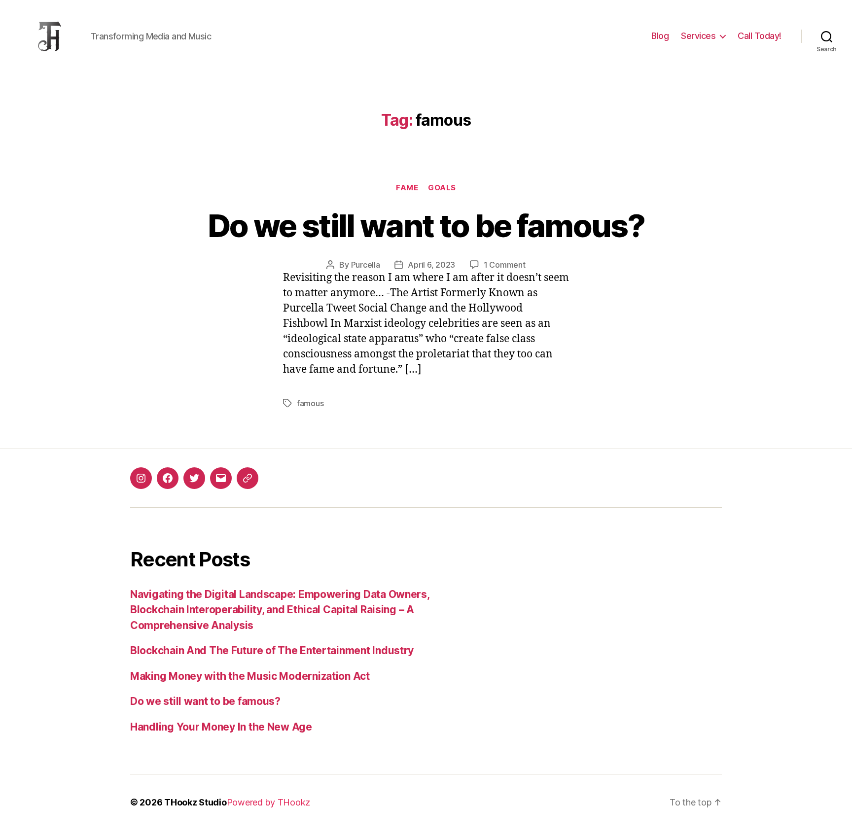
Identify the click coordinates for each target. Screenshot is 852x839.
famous (310, 403)
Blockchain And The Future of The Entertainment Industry (272, 650)
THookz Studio (195, 802)
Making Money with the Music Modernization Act (250, 676)
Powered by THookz (268, 802)
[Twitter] (194, 478)
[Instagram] (141, 478)
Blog (660, 36)
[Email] (221, 478)
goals (442, 187)
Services (698, 36)
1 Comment (505, 265)
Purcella (365, 265)
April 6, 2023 (431, 265)
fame (407, 187)
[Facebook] (167, 478)
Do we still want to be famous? (426, 226)
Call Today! (759, 36)
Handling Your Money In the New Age (221, 727)
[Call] (247, 478)
